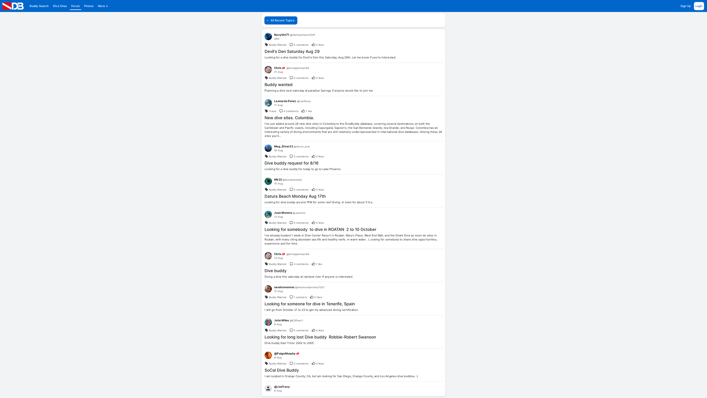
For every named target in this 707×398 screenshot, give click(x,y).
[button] (39, 6)
